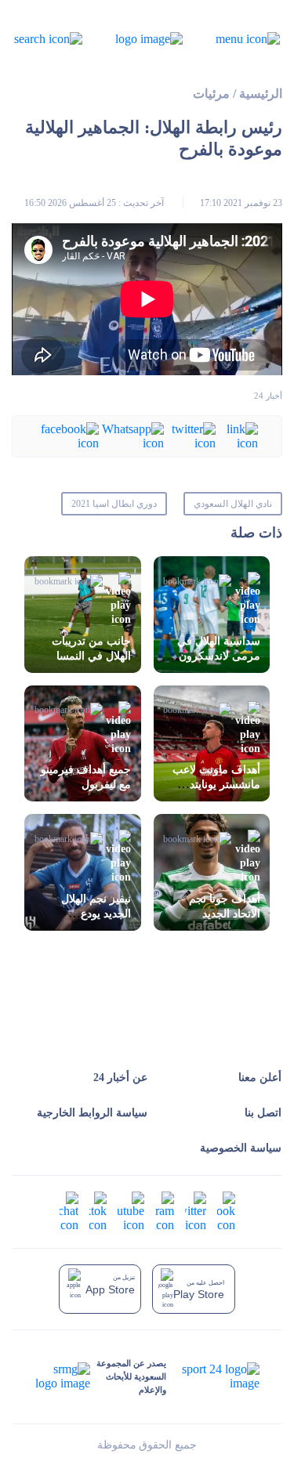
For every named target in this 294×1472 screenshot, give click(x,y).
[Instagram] (164, 1210)
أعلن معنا (259, 1077)
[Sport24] (212, 1376)
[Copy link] (237, 435)
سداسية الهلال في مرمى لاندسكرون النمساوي (218, 656)
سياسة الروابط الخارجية (92, 1113)
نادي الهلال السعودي (233, 503)
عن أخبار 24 (120, 1077)
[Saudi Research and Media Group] (62, 1376)
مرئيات (211, 93)
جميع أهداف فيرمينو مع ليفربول (86, 777)
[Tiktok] (98, 1210)
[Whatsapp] (131, 435)
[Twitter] (190, 435)
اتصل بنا (263, 1113)
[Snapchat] (69, 1210)
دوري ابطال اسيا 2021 (114, 503)
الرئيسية (260, 93)
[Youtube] (131, 1210)
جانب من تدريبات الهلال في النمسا (91, 648)
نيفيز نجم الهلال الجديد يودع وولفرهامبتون (96, 914)
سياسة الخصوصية (240, 1148)
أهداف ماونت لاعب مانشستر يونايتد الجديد (216, 784)
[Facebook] (67, 435)
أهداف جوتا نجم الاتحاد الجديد (224, 906)
